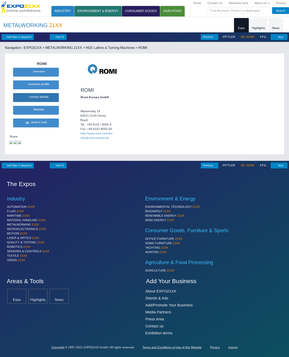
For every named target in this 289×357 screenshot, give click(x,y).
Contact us (154, 326)
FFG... (264, 37)
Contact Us (215, 3)
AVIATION (156, 252)
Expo (241, 28)
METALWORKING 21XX (63, 48)
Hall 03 (59, 37)
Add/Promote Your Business (169, 305)
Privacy (281, 3)
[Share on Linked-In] (19, 142)
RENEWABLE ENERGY (164, 215)
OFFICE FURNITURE (163, 238)
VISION (16, 260)
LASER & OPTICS (23, 238)
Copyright (57, 347)
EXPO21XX (33, 48)
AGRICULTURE (159, 270)
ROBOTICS (18, 246)
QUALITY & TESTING (25, 242)
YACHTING (156, 247)
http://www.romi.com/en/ (96, 133)
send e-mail (38, 122)
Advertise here (238, 3)
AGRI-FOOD (172, 11)
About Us (261, 3)
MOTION (17, 233)
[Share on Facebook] (15, 142)
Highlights (258, 28)
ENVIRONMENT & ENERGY (97, 11)
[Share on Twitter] (11, 142)
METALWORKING (23, 224)
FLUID (15, 211)
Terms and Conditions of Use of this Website (172, 347)
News (275, 28)
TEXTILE (17, 255)
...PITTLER (228, 37)
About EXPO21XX (160, 291)
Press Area (154, 319)
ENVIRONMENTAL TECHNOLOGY (172, 206)
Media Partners (158, 312)
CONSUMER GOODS (141, 11)
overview (38, 71)
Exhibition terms (158, 333)
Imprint (233, 347)
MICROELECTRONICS (26, 229)
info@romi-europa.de (94, 137)
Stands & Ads (156, 298)
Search (280, 10)
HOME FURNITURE (162, 243)
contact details (38, 96)
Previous (208, 37)
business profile (38, 84)
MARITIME (18, 215)
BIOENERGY (158, 211)
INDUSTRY (63, 11)
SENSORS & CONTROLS (28, 251)
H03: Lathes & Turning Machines (110, 48)
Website (38, 109)
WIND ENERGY (159, 220)
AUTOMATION (21, 206)
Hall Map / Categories (19, 37)
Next (280, 37)
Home (197, 3)
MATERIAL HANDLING (26, 220)
